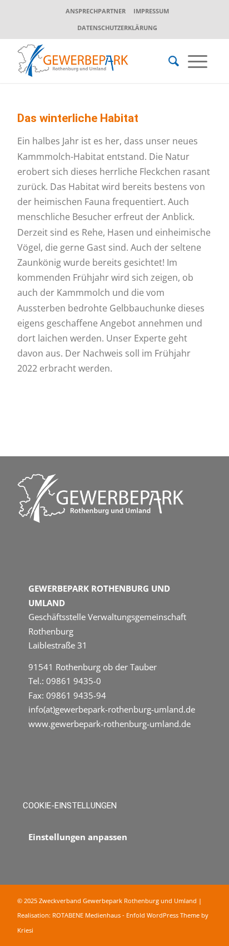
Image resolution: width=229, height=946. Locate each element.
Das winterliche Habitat (77, 118)
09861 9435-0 (73, 680)
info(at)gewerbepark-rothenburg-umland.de (111, 709)
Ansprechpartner (96, 11)
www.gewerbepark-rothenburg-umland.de (109, 723)
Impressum (151, 11)
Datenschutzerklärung (117, 27)
